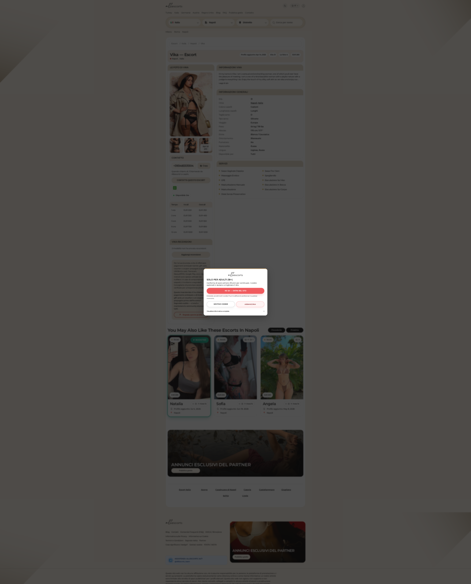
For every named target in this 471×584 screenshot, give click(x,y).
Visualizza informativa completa (218, 311)
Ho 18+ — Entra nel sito (235, 291)
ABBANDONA (250, 304)
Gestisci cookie (221, 304)
